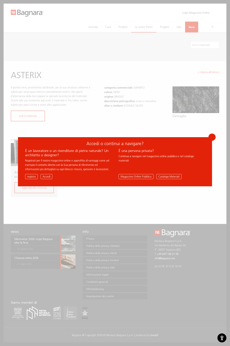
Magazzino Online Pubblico (136, 176)
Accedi (46, 176)
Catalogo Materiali (169, 176)
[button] (212, 137)
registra (31, 176)
